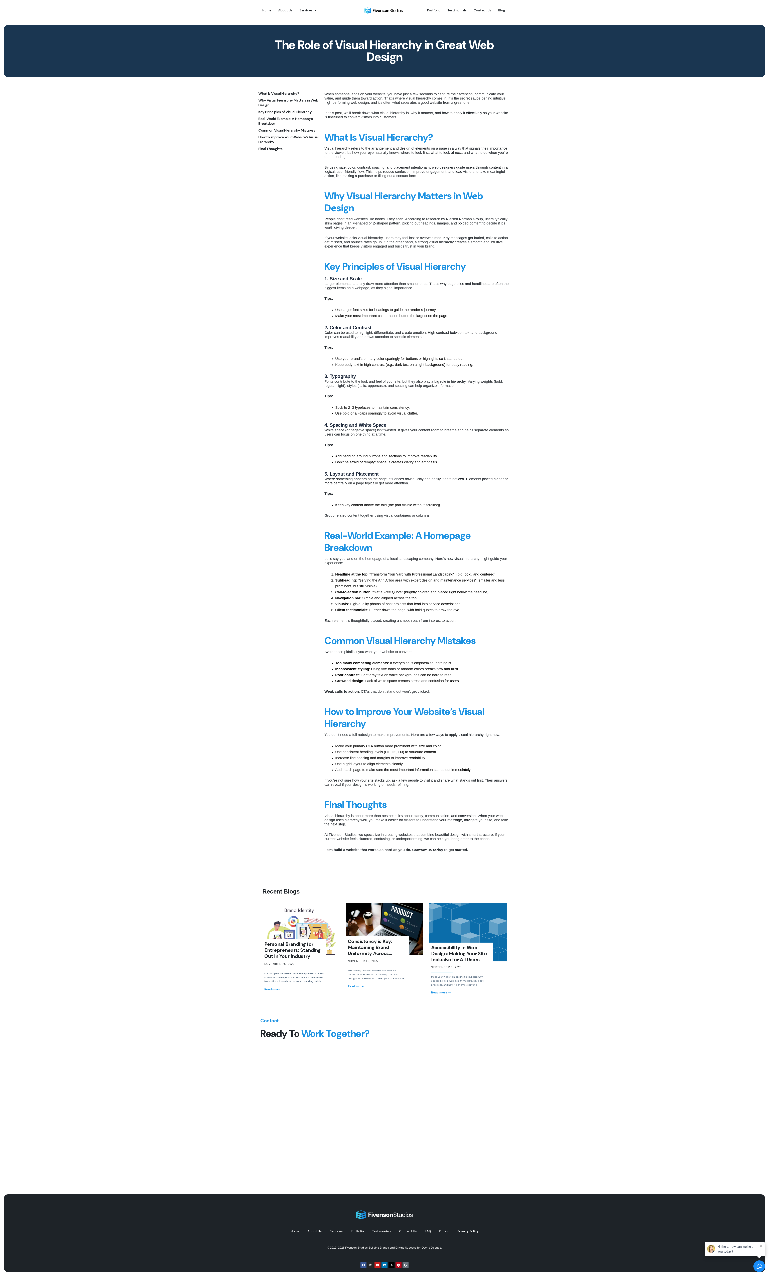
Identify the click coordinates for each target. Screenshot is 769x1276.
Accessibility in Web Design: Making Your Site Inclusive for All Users (459, 953)
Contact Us (482, 10)
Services (305, 10)
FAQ (428, 1231)
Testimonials (457, 10)
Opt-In (444, 1231)
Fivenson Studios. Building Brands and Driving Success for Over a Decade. (393, 1247)
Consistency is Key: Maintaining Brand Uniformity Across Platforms (370, 950)
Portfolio (433, 10)
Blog (501, 10)
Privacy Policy (468, 1231)
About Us (285, 10)
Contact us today (427, 849)
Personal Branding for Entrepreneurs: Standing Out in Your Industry (292, 950)
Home (266, 10)
